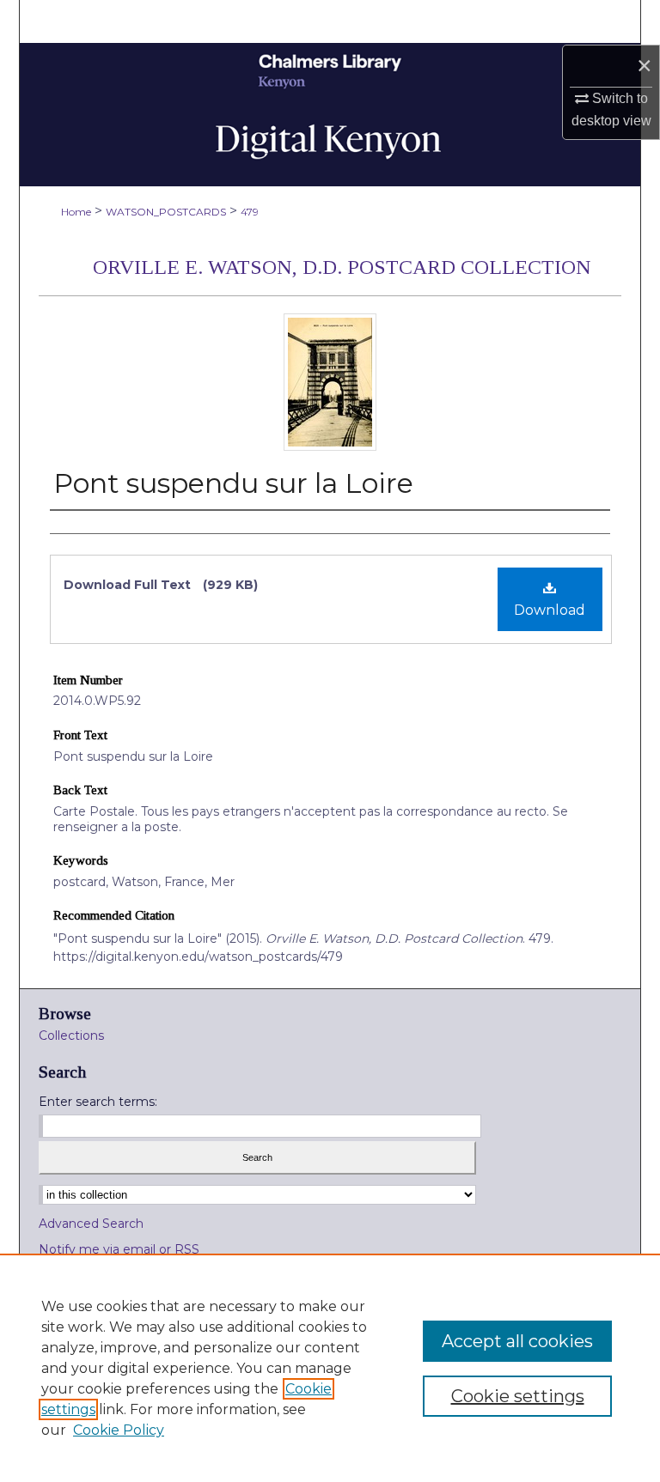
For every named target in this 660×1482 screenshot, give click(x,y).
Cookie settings (517, 1396)
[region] (330, 1368)
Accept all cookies (517, 1341)
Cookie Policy (118, 1430)
